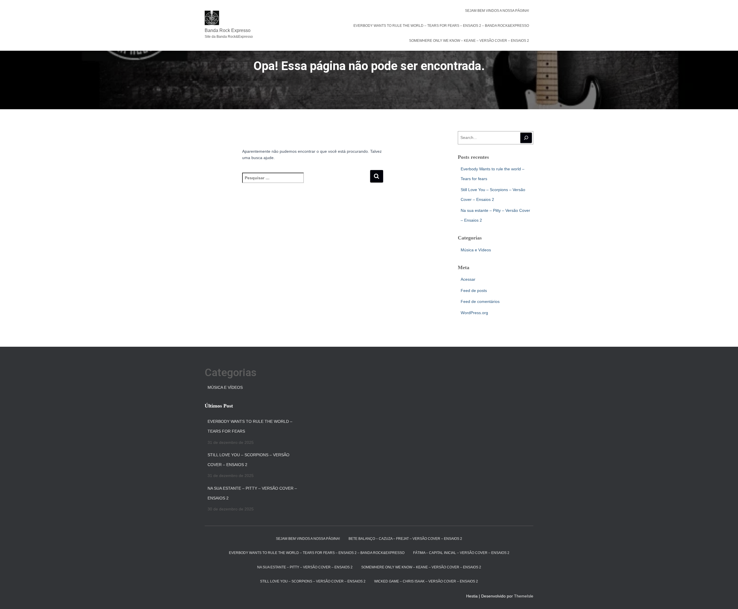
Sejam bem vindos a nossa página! (497, 11)
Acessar (468, 279)
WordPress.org (474, 312)
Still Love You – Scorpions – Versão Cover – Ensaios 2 (248, 459)
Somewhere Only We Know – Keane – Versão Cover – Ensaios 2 (469, 41)
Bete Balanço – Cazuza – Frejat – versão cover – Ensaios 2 (405, 539)
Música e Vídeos (476, 250)
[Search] (526, 138)
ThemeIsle (523, 596)
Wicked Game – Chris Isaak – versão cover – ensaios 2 (426, 581)
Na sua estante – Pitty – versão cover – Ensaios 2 (305, 567)
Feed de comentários (480, 301)
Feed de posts (474, 290)
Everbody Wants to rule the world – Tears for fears (250, 426)
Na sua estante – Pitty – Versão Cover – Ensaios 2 (252, 493)
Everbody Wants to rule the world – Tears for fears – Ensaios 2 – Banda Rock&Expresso (441, 26)
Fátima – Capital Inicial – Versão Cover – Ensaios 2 (461, 553)
